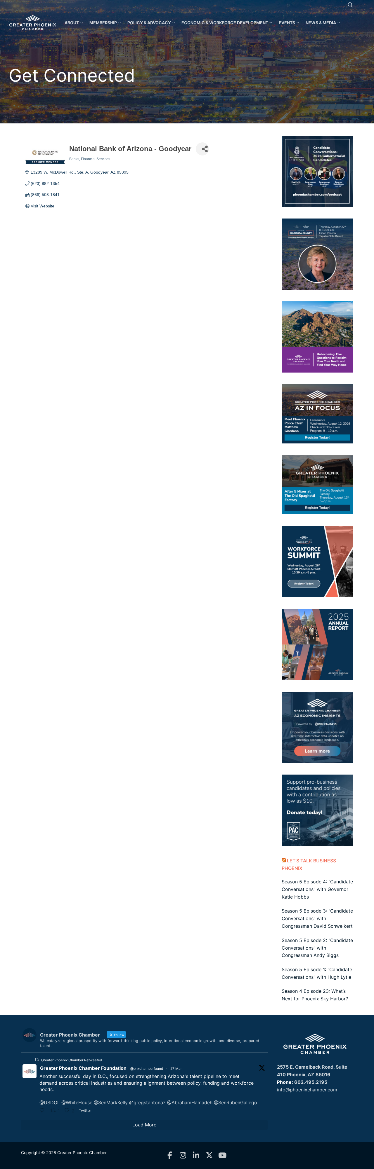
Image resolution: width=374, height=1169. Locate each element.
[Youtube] (222, 1155)
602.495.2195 (310, 1082)
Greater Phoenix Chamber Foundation (83, 1068)
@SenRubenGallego (235, 1102)
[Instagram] (183, 1155)
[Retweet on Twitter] (37, 1060)
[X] (209, 1155)
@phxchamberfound (146, 1068)
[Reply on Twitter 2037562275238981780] (43, 1111)
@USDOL (49, 1102)
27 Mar (176, 1068)
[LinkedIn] (196, 1155)
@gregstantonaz (147, 1102)
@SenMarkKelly (111, 1102)
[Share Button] (202, 148)
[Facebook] (169, 1155)
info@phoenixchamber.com (307, 1090)
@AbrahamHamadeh (189, 1102)
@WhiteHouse (76, 1102)
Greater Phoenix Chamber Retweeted (71, 1060)
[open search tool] (350, 5)
